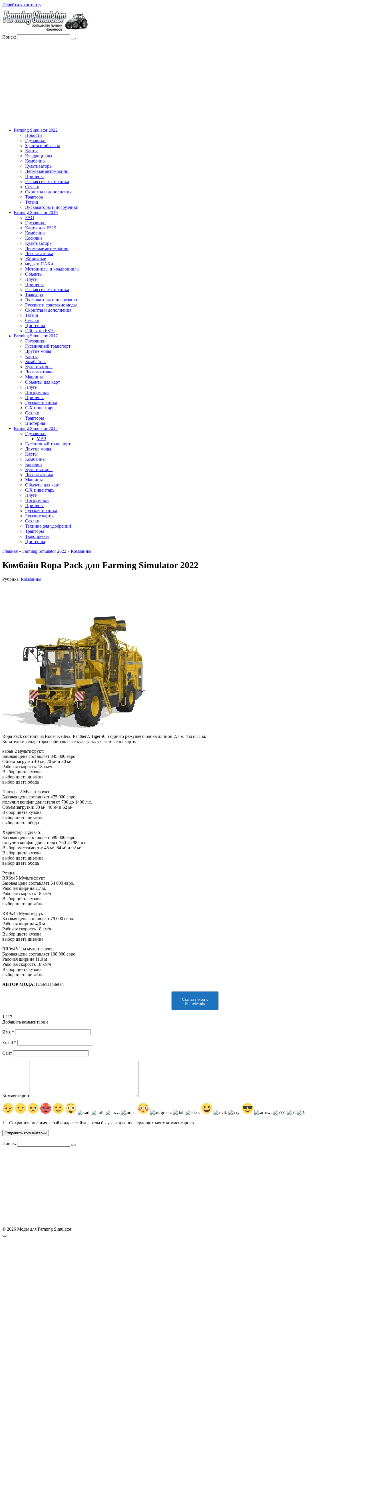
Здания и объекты (42, 145)
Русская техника (41, 402)
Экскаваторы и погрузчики (52, 207)
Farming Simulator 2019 (36, 212)
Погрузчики (37, 392)
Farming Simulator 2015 (36, 428)
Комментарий (15, 1095)
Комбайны (35, 161)
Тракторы (34, 418)
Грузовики (35, 140)
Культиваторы (39, 166)
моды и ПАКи (39, 263)
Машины (34, 377)
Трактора (34, 197)
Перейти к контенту (21, 4)
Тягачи (31, 202)
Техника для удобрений (48, 526)
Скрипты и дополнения (48, 191)
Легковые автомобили (47, 171)
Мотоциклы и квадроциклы (52, 269)
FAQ (29, 217)
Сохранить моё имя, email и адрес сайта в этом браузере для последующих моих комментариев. (102, 1122)
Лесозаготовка (39, 371)
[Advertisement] (195, 83)
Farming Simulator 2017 (36, 335)
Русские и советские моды (51, 305)
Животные (35, 258)
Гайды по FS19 (40, 330)
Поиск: (9, 37)
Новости (33, 135)
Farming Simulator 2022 (36, 130)
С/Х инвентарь (39, 407)
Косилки (33, 238)
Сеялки (32, 186)
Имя (8, 1032)
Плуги (31, 279)
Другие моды (38, 351)
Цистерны (35, 325)
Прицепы (34, 176)
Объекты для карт (42, 382)
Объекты (34, 274)
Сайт (7, 1053)
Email (9, 1042)
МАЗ (41, 438)
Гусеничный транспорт (48, 346)
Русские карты (39, 515)
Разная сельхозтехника (47, 181)
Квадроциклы (38, 155)
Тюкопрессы (37, 536)
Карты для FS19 (40, 227)
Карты (31, 150)
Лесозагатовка (39, 253)
